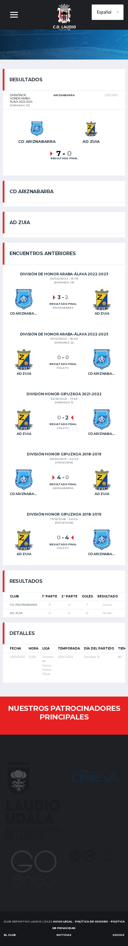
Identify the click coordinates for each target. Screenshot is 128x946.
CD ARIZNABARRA (23, 605)
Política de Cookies (91, 921)
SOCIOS (118, 934)
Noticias (64, 934)
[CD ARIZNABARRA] (37, 128)
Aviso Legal (62, 921)
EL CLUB (10, 934)
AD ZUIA (16, 613)
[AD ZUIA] (91, 128)
